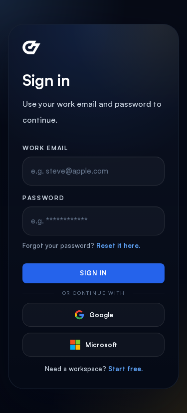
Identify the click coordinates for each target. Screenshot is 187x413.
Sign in (93, 273)
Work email (45, 148)
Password (43, 198)
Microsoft (101, 345)
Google (101, 315)
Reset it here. (118, 245)
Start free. (125, 369)
